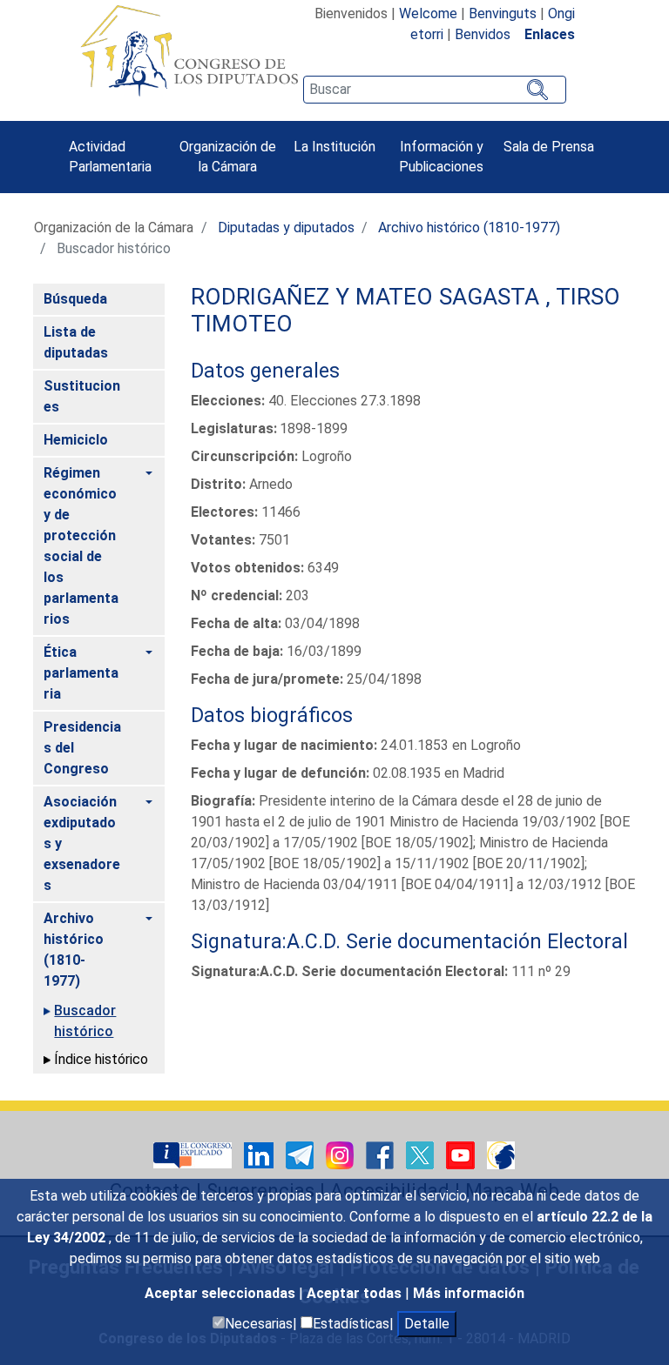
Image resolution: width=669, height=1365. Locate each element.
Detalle (426, 1323)
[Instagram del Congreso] (341, 1154)
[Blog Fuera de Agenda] (501, 1154)
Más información (468, 1293)
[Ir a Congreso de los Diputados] (189, 50)
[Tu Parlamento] (194, 1154)
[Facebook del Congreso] (382, 1154)
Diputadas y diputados (286, 227)
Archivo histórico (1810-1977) (469, 227)
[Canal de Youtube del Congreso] (462, 1154)
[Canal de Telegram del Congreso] (301, 1154)
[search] (434, 90)
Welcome (428, 13)
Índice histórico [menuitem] (101, 1059)
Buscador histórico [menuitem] (85, 1021)
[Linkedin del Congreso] (260, 1154)
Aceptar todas (356, 1293)
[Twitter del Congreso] (422, 1154)
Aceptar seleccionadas (222, 1293)
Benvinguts (503, 13)
